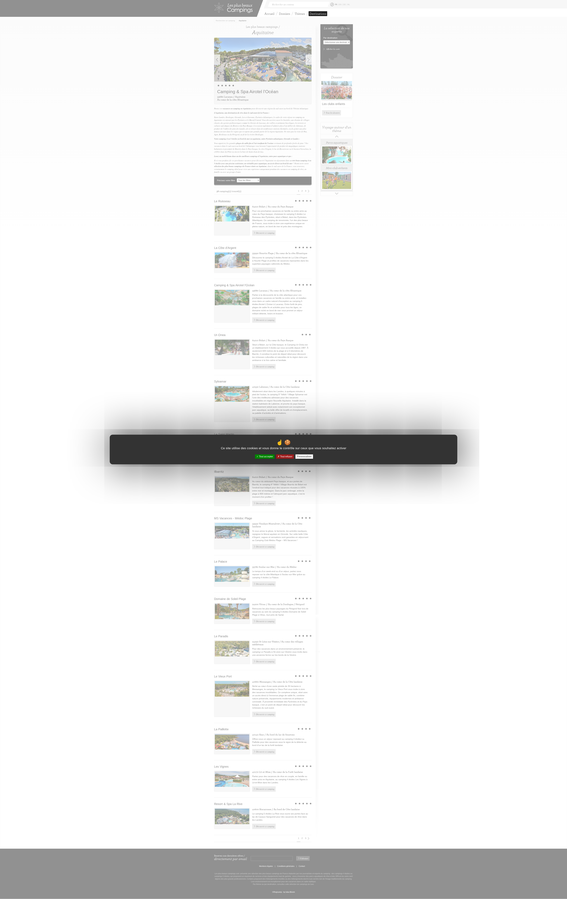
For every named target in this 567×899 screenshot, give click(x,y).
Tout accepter (265, 456)
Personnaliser (304, 456)
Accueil (269, 14)
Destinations (317, 14)
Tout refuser (286, 456)
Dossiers (284, 14)
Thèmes (300, 14)
